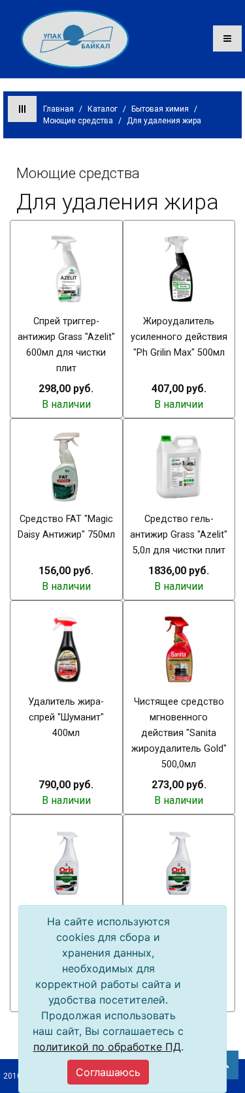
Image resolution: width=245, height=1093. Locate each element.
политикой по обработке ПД (107, 1046)
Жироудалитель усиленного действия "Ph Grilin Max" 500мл (179, 337)
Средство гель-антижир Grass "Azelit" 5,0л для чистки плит (178, 535)
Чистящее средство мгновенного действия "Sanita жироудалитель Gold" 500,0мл (179, 733)
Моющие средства (78, 120)
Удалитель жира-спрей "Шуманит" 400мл (66, 717)
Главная (58, 109)
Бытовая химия (160, 109)
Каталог (103, 109)
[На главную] (75, 38)
